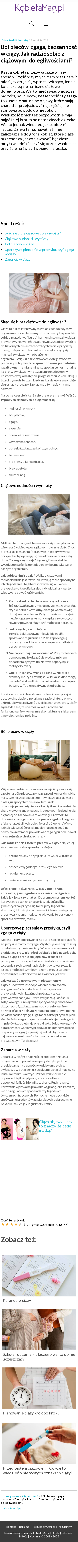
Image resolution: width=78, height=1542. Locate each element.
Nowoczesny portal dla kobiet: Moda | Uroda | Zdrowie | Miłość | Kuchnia (39, 1534)
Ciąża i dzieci (30, 1496)
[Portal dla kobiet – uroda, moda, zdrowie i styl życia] (39, 8)
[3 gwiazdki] (12, 1224)
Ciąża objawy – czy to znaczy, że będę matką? (55, 1126)
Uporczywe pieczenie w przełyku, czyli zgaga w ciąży (39, 251)
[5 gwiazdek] (20, 1224)
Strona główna (10, 1496)
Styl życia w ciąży (11, 1508)
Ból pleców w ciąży (19, 244)
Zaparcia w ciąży (17, 259)
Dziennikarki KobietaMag (15, 40)
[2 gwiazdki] (7, 1224)
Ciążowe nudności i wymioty (26, 238)
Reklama (24, 1526)
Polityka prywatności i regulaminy (52, 1526)
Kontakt (11, 1526)
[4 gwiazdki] (16, 1224)
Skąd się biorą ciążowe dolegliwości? (33, 233)
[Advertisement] (39, 182)
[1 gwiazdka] (3, 1224)
